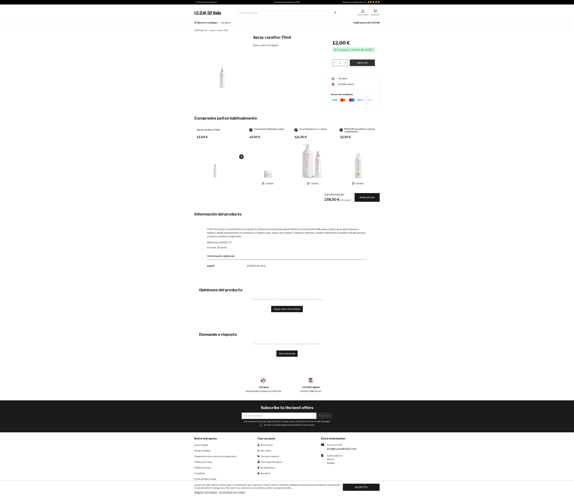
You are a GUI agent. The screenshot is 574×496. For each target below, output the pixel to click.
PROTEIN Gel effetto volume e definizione (359, 130)
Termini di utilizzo (202, 450)
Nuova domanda (287, 353)
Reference (213, 242)
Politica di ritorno (202, 467)
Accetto (361, 487)
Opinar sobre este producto (287, 309)
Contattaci (199, 473)
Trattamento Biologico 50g (269, 129)
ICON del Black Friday (205, 479)
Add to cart (362, 62)
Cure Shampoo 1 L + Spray (313, 129)
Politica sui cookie (203, 462)
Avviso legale (201, 445)
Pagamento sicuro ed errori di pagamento (215, 456)
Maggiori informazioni (205, 492)
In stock (211, 247)
